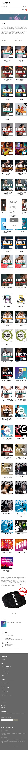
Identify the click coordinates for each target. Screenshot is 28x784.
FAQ (3, 675)
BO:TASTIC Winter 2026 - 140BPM (7, 80)
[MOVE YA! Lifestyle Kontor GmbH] (6, 3)
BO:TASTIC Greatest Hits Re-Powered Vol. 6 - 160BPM (7, 60)
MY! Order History (5, 668)
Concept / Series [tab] (18, 40)
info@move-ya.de (5, 691)
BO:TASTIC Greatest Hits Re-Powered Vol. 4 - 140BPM (7, 193)
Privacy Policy (12, 216)
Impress (21, 746)
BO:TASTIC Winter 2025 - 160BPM (20, 137)
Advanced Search (5, 670)
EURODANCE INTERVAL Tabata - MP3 (14, 622)
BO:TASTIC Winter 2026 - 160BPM (20, 80)
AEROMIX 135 (21, 155)
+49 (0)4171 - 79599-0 (9, 635)
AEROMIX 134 (7, 155)
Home (2, 11)
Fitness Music (7, 11)
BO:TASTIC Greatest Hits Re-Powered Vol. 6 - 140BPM (21, 60)
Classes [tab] (3, 38)
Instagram (4, 705)
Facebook (4, 703)
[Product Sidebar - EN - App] (14, 600)
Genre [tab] (16, 38)
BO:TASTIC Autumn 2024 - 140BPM (7, 174)
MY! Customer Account (6, 666)
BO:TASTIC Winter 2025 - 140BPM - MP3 (7, 137)
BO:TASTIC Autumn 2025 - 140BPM (7, 98)
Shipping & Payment (6, 673)
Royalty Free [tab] (4, 42)
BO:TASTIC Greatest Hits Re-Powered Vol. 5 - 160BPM (7, 118)
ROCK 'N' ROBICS (21, 116)
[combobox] (11, 6)
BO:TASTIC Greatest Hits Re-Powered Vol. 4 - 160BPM (21, 193)
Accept (14, 220)
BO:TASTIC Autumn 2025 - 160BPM (20, 98)
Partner (3, 659)
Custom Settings (14, 225)
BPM (11, 11)
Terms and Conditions (7, 746)
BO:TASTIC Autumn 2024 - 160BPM (20, 174)
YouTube (3, 707)
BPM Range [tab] (4, 40)
